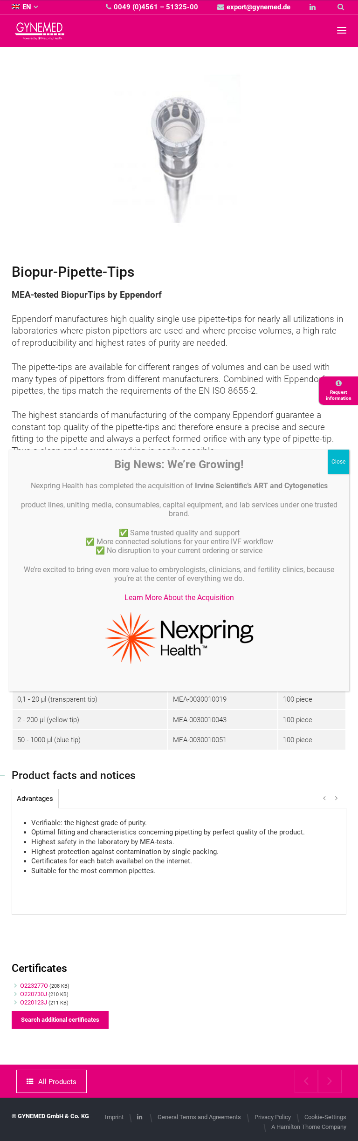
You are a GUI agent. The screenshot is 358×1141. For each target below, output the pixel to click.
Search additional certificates (60, 1019)
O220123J (33, 1002)
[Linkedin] (314, 7)
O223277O (34, 985)
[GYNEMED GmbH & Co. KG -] (40, 35)
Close (338, 461)
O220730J (33, 994)
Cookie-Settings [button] (325, 1117)
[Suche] (341, 7)
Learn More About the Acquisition (179, 597)
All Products (57, 1082)
